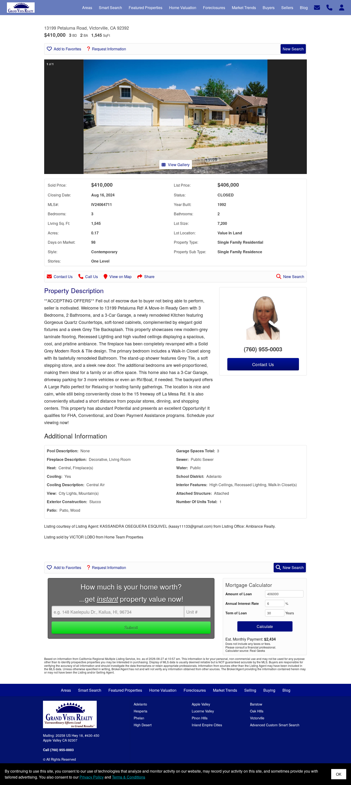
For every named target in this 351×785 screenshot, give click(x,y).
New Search (293, 49)
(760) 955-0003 (263, 349)
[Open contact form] (317, 7)
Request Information (109, 49)
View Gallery (179, 164)
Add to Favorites (67, 49)
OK (338, 774)
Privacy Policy (92, 777)
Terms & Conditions (128, 777)
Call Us (91, 276)
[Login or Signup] (341, 7)
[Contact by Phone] (329, 7)
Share (149, 276)
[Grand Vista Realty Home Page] (70, 714)
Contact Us (63, 276)
